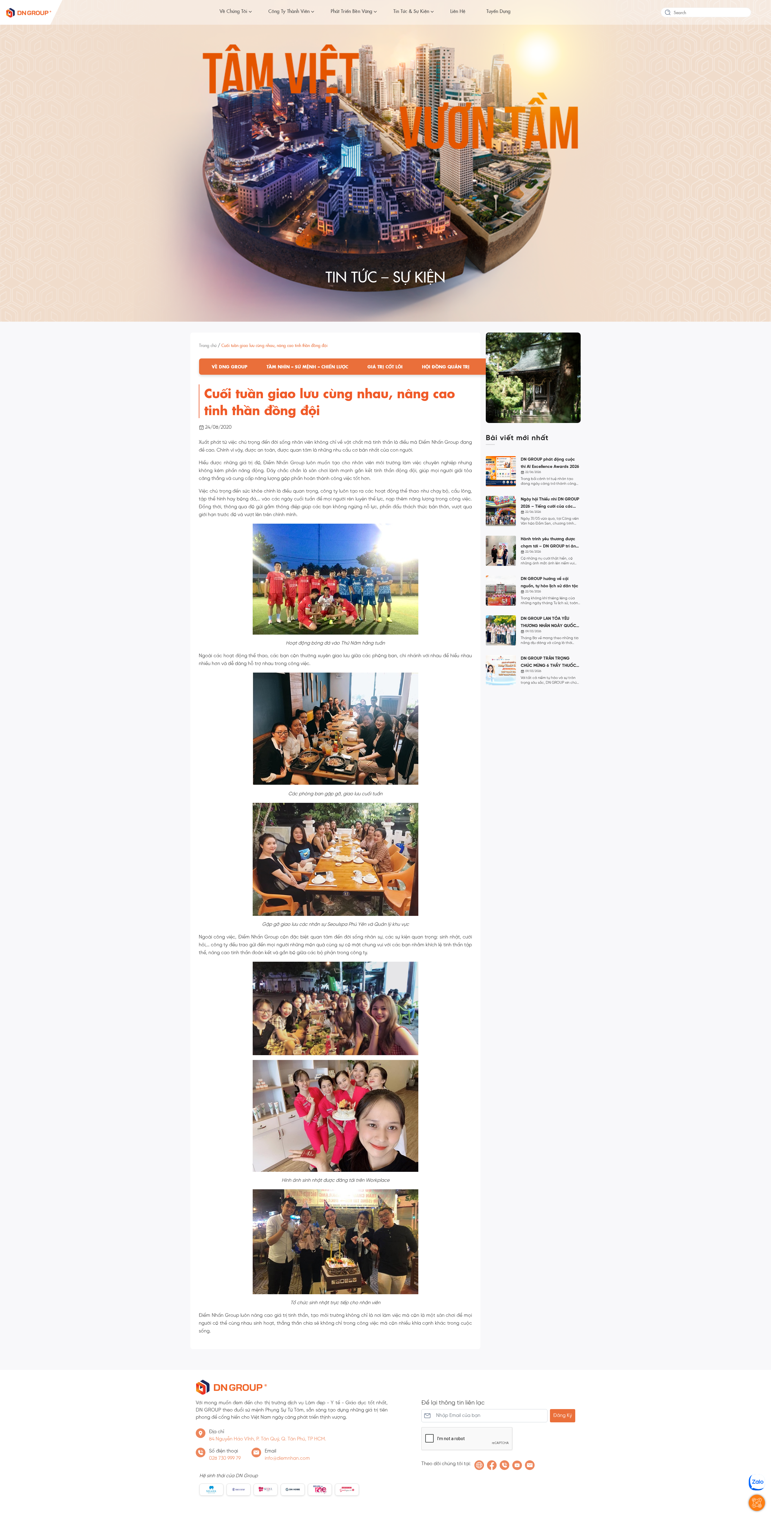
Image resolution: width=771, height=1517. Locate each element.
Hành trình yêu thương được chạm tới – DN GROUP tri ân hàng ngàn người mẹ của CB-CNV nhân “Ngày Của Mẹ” (550, 543)
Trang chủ (208, 345)
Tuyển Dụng (498, 11)
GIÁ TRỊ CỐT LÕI (385, 367)
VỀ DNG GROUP (229, 367)
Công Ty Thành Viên (289, 11)
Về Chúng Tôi (233, 11)
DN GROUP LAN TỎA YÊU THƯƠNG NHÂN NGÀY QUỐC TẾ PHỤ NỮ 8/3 (548, 623)
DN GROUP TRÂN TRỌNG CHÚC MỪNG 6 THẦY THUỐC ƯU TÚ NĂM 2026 (548, 663)
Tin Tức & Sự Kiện (411, 11)
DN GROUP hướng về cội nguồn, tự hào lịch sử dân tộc (549, 582)
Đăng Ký (562, 1415)
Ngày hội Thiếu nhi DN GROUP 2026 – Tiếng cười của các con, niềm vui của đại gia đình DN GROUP (550, 503)
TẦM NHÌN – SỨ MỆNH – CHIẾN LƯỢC (307, 367)
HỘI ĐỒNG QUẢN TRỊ (446, 367)
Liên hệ (457, 11)
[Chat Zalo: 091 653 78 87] (757, 1482)
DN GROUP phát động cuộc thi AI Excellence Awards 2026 (550, 463)
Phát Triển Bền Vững (351, 11)
